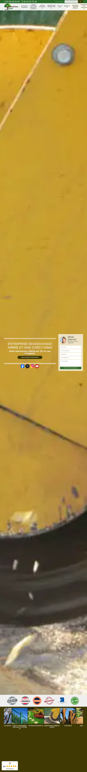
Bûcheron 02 (67, 6)
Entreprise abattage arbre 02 (75, 7)
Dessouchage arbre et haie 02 (51, 7)
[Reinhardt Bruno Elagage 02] (11, 6)
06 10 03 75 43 (30, 2)
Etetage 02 (59, 6)
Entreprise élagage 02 (24, 6)
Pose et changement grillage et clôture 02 (33, 6)
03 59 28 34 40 (13, 2)
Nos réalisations (29, 357)
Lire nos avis (10, 768)
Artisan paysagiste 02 (42, 7)
